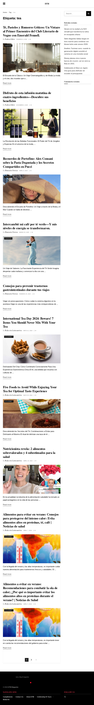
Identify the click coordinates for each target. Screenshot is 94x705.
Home (5, 12)
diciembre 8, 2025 (22, 105)
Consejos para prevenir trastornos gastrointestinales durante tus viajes (26, 287)
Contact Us (19, 697)
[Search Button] (90, 3)
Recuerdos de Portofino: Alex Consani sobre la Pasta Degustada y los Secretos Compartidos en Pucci (28, 162)
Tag (10, 12)
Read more (7, 83)
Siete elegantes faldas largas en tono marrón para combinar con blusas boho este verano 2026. (76, 41)
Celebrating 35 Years (44, 697)
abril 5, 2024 (27, 604)
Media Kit (6, 699)
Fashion (8, 45)
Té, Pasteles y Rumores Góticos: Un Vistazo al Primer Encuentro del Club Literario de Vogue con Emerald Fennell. (31, 31)
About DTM (30, 697)
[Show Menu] (4, 3)
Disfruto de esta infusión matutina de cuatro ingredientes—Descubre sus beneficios (27, 96)
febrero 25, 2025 (25, 294)
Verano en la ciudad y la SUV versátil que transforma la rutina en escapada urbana (76, 31)
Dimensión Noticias (11, 170)
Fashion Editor (10, 39)
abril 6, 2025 (23, 170)
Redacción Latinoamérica (13, 330)
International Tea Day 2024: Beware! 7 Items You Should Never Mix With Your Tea (29, 322)
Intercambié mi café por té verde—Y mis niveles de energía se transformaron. (30, 226)
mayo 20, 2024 (27, 395)
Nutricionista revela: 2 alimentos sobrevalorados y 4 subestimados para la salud (29, 452)
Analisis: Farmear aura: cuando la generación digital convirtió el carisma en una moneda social (77, 51)
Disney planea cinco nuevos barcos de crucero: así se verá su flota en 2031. (77, 61)
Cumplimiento (8, 697)
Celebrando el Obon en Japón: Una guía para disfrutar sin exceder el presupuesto (76, 70)
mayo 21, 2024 (27, 330)
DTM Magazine (13, 687)
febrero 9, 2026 (21, 39)
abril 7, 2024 (27, 530)
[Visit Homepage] (47, 3)
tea (14, 12)
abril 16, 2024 (28, 460)
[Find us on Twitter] (65, 696)
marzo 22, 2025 (24, 232)
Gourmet (9, 336)
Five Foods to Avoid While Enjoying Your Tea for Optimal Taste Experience (30, 389)
